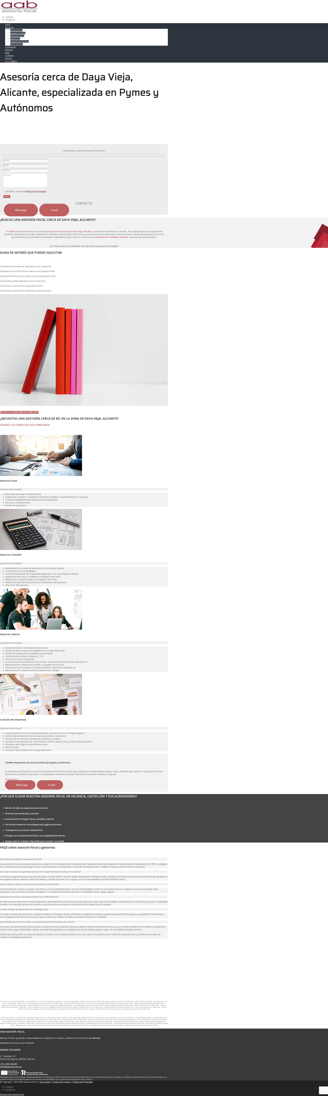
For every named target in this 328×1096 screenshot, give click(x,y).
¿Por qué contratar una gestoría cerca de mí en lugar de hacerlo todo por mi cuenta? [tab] (40, 871)
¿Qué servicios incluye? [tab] (11, 489)
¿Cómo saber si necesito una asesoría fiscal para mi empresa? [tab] (29, 884)
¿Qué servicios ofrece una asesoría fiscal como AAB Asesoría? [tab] (29, 896)
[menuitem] (86, 24)
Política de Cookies (61, 1082)
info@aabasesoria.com (11, 1066)
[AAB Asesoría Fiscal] (19, 12)
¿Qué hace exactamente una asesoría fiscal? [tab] (21, 859)
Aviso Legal (44, 1082)
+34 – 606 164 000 (8, 1063)
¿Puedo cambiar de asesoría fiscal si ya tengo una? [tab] (24, 909)
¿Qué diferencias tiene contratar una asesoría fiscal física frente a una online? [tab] (37, 921)
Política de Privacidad (35, 191)
